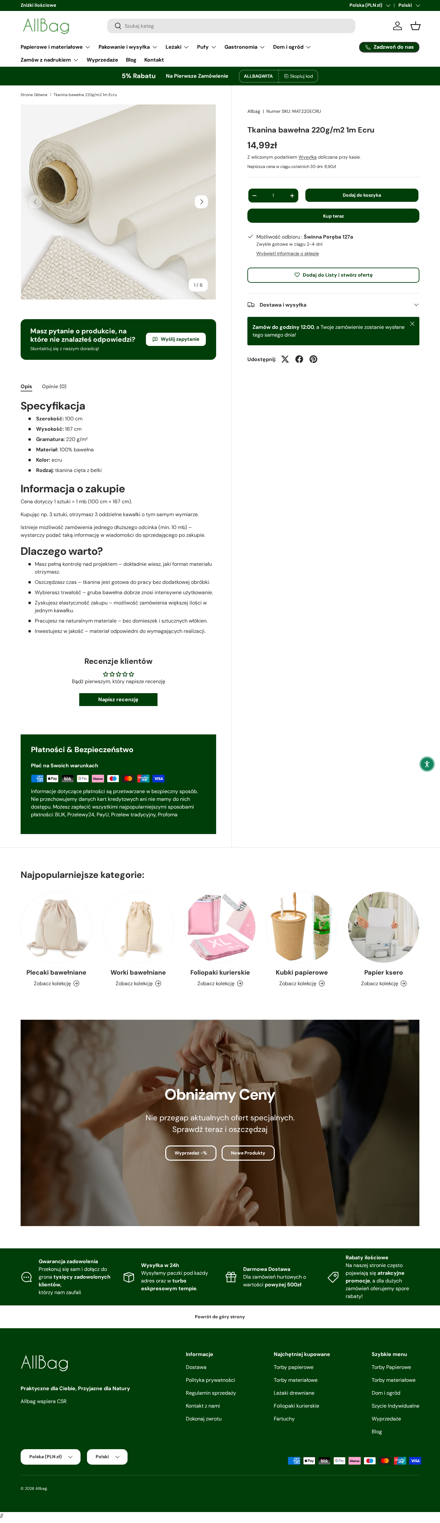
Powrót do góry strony (220, 1317)
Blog (131, 59)
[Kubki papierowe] (301, 927)
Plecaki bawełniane (56, 972)
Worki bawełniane (138, 972)
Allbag (253, 111)
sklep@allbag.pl (37, 5)
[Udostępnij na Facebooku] (299, 359)
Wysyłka (308, 157)
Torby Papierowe (391, 1367)
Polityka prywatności (210, 1380)
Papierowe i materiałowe (52, 47)
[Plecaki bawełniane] (56, 927)
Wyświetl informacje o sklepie (287, 253)
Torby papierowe (293, 1367)
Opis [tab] (26, 386)
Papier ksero (383, 972)
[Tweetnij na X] (285, 359)
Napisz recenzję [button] (118, 699)
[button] (427, 764)
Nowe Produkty (248, 1153)
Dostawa (196, 1367)
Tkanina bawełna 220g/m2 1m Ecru (85, 95)
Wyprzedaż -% (191, 1153)
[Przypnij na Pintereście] (313, 359)
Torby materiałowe (296, 1380)
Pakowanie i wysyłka (124, 47)
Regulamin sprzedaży (211, 1393)
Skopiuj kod (301, 76)
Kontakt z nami (203, 1405)
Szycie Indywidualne (395, 1405)
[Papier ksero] (383, 927)
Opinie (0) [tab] (54, 386)
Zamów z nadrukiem (46, 59)
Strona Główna (34, 95)
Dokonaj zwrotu (204, 1418)
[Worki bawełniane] (138, 927)
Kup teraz (333, 216)
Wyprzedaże (102, 59)
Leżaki (173, 47)
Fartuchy (284, 1418)
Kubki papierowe (302, 972)
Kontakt (154, 59)
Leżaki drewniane (294, 1393)
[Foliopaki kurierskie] (220, 927)
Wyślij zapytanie (180, 339)
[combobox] (231, 26)
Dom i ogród (288, 47)
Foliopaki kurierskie (220, 972)
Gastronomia (241, 47)
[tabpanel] (118, 517)
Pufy (203, 47)
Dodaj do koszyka (362, 195)
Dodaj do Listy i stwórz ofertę (338, 274)
